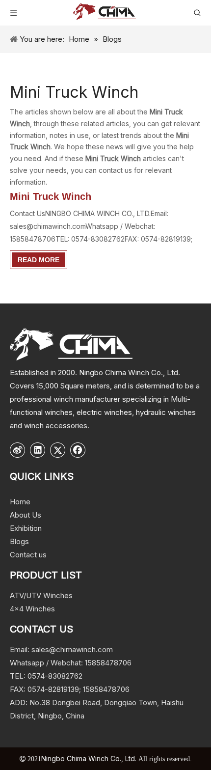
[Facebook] (78, 450)
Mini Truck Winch (50, 196)
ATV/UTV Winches (41, 595)
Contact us (28, 554)
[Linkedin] (38, 450)
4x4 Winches (32, 608)
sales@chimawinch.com (72, 649)
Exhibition (26, 528)
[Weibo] (18, 450)
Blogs (19, 541)
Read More (38, 260)
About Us (25, 515)
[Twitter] (58, 450)
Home (20, 501)
